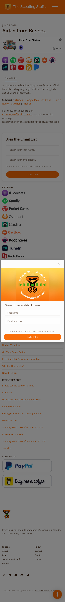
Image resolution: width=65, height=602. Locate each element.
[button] (58, 264)
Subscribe (33, 336)
